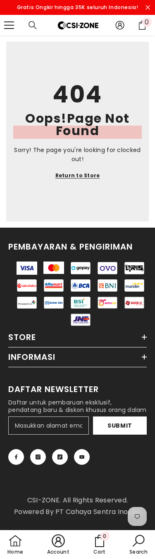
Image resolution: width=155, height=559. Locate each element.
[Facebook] (16, 457)
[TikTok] (60, 457)
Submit (119, 425)
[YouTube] (82, 457)
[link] (100, 544)
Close (148, 8)
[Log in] (119, 25)
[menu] (9, 25)
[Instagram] (38, 457)
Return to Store (77, 175)
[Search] (33, 25)
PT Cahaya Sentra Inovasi (98, 511)
